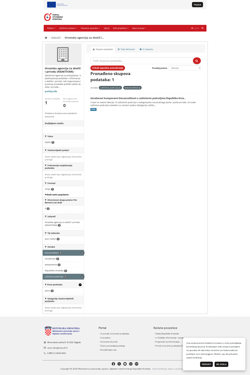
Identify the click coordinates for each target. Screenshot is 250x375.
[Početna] (46, 37)
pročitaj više (51, 91)
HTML (93, 109)
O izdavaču (147, 49)
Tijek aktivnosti (127, 49)
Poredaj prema (159, 68)
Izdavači (56, 37)
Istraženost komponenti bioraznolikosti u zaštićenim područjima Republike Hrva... (138, 98)
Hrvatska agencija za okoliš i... (84, 37)
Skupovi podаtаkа (104, 49)
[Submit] (197, 60)
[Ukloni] (120, 88)
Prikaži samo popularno (57, 194)
